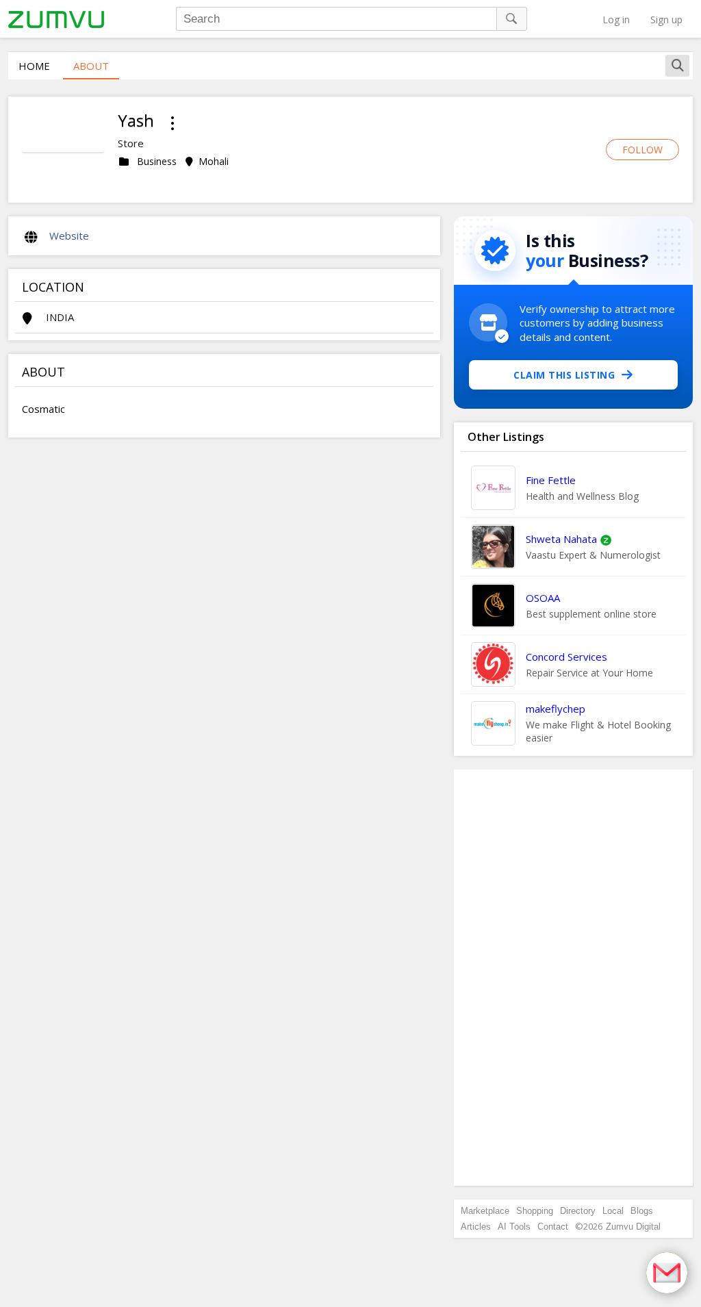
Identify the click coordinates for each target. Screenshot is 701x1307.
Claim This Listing (564, 374)
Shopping (534, 1210)
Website (69, 235)
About (91, 66)
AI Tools (514, 1226)
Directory (578, 1210)
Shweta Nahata (561, 539)
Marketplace (485, 1210)
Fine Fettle (551, 480)
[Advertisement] (573, 977)
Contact (552, 1226)
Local (613, 1210)
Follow (642, 149)
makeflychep (555, 708)
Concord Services (566, 656)
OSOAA (543, 598)
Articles (476, 1226)
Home (34, 66)
